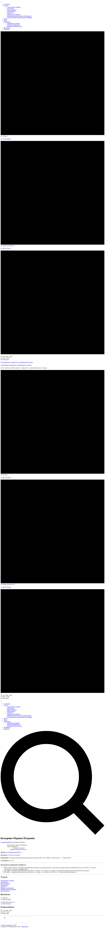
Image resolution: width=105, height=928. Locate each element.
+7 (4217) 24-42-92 (6, 139)
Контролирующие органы (14, 26)
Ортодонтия (10, 8)
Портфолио (7, 27)
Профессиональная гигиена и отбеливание (19, 16)
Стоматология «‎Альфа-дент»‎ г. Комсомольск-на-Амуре (16, 365)
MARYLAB (24, 926)
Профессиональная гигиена (8, 889)
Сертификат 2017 (23, 869)
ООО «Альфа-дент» (7, 925)
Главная (3, 842)
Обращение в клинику (13, 23)
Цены (5, 20)
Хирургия (10, 13)
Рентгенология (5, 891)
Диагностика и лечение (13, 7)
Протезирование (11, 10)
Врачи (5, 19)
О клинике (7, 4)
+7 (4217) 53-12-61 (6, 248)
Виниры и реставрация (13, 14)
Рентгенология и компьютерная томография (19, 17)
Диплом (15, 869)
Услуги (6, 5)
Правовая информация (13, 25)
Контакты (6, 29)
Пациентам (7, 22)
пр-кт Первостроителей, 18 (13, 852)
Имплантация (11, 11)
